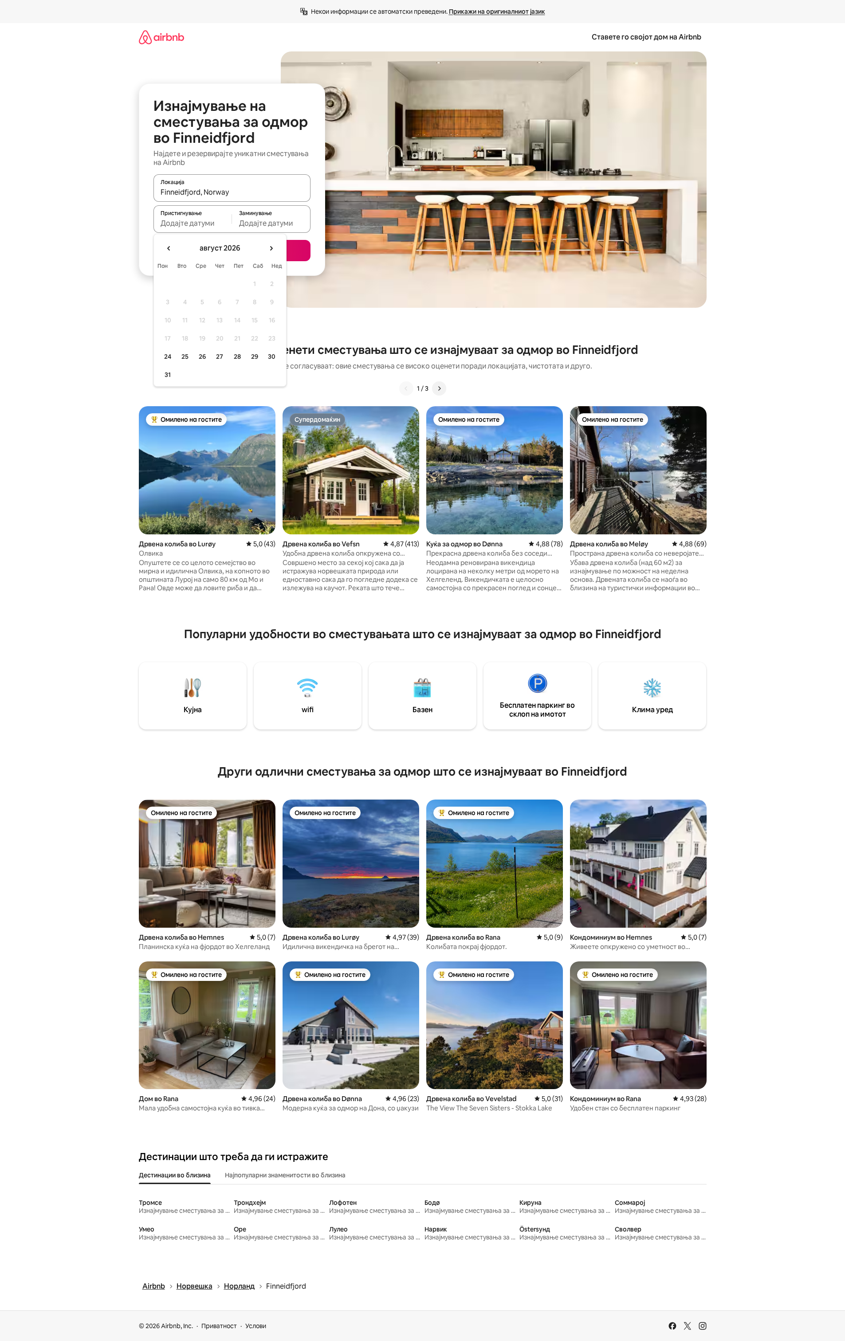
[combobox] (232, 192)
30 (271, 357)
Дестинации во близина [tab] (175, 1175)
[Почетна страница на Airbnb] (161, 37)
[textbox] (193, 223)
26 (202, 357)
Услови (255, 1326)
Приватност (219, 1326)
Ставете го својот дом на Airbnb (646, 37)
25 (185, 357)
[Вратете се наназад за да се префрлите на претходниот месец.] (169, 248)
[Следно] (439, 388)
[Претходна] (406, 388)
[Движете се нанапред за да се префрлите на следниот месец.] (271, 248)
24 (167, 357)
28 (237, 357)
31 (168, 375)
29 (254, 357)
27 (219, 357)
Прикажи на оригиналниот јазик (497, 12)
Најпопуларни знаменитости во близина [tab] (285, 1175)
